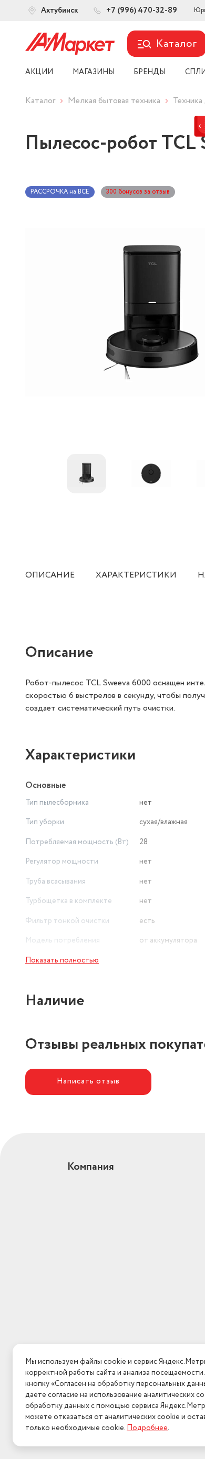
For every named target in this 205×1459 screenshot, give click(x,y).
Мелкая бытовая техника (114, 101)
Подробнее (147, 1428)
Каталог (40, 101)
